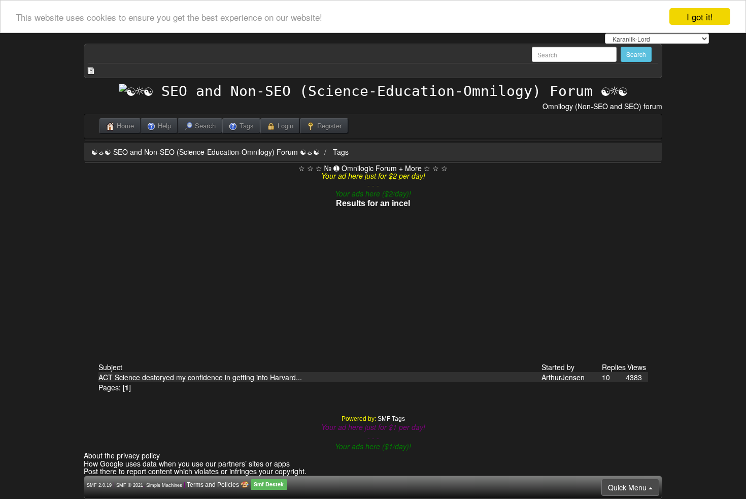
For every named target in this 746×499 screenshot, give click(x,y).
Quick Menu (628, 487)
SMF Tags (391, 418)
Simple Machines (164, 485)
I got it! (700, 16)
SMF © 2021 (129, 485)
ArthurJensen (563, 377)
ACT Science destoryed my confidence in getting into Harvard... (200, 377)
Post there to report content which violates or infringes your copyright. (195, 471)
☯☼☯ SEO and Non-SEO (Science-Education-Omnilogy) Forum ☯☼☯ (205, 152)
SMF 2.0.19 (99, 485)
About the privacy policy (122, 455)
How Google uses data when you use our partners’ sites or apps (187, 463)
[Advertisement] (373, 286)
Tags (341, 152)
